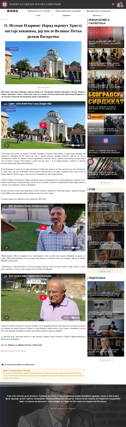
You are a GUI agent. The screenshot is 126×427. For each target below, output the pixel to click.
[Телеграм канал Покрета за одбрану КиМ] (2, 364)
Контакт (96, 15)
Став (38, 15)
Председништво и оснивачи (68, 11)
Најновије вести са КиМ (39, 11)
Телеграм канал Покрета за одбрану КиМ (19, 364)
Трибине (66, 15)
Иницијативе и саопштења (98, 11)
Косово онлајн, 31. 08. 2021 (13, 351)
